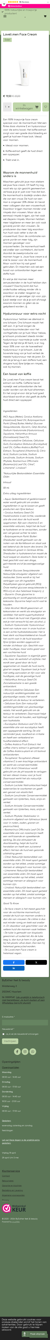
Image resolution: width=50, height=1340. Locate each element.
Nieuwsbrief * (8, 1029)
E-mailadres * (8, 1017)
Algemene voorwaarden (13, 1195)
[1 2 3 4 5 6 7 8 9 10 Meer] (7, 106)
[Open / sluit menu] (5, 16)
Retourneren (8, 1181)
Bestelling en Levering (12, 1190)
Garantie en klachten (12, 1186)
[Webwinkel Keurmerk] (14, 1209)
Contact (6, 1176)
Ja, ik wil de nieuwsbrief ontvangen (22, 1034)
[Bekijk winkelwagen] (45, 16)
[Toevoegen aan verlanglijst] (45, 106)
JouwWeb (16, 1222)
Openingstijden (10, 1067)
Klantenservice (11, 1171)
